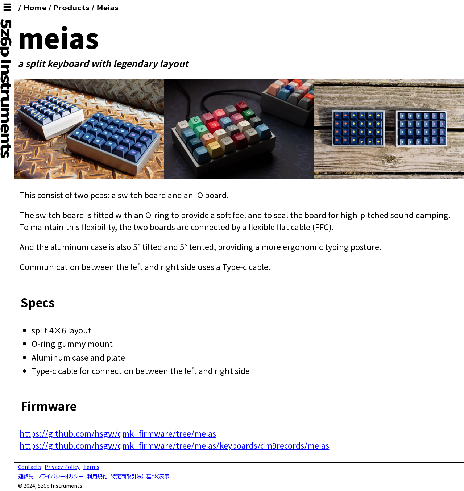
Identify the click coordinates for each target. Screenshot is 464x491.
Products (71, 7)
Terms (91, 466)
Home (34, 7)
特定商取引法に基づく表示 (140, 476)
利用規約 (97, 476)
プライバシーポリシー (60, 476)
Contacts (29, 466)
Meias (107, 7)
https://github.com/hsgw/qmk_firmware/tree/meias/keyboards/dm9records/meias (174, 445)
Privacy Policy (62, 466)
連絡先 (25, 476)
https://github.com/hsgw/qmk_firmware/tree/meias (118, 433)
